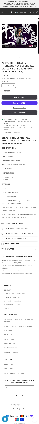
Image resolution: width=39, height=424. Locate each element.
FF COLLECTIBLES (21, 423)
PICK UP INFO (8, 369)
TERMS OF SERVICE (10, 348)
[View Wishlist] (33, 11)
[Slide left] (15, 57)
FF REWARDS (8, 331)
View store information (12, 132)
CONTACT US (8, 335)
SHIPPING (12, 78)
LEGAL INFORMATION (11, 352)
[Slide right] (24, 57)
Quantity (5, 82)
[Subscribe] (32, 387)
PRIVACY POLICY (9, 343)
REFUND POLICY (9, 339)
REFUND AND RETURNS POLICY (14, 373)
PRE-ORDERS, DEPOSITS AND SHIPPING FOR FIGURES (18, 321)
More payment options (19, 108)
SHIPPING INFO (9, 364)
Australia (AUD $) (18, 409)
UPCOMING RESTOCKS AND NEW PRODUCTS (18, 326)
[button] (2, 11)
